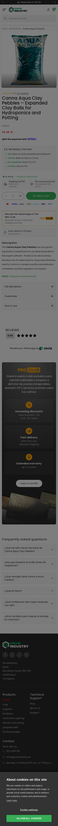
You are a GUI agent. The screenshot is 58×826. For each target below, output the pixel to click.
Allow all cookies (29, 818)
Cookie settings (29, 810)
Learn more (11, 800)
